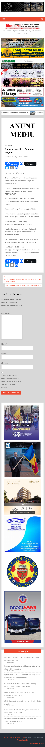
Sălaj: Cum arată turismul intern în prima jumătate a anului (22, 702)
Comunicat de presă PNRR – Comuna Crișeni (22, 285)
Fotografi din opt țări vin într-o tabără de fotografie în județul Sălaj (19, 693)
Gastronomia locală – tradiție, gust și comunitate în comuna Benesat (21, 658)
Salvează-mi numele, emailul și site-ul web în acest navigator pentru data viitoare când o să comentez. (11, 381)
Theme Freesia (22, 740)
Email (4, 353)
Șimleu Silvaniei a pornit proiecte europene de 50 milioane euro (22, 280)
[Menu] (3, 19)
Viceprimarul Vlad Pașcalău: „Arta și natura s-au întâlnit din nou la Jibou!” (21, 711)
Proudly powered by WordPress (13, 737)
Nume (4, 344)
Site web (4, 363)
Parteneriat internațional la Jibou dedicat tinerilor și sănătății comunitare (22, 667)
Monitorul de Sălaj (11, 157)
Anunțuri (8, 145)
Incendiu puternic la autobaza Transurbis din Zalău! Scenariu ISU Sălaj (20, 720)
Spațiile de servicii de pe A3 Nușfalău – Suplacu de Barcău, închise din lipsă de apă (22, 676)
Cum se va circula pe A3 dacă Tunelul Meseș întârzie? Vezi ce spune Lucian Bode (20, 684)
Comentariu (6, 313)
